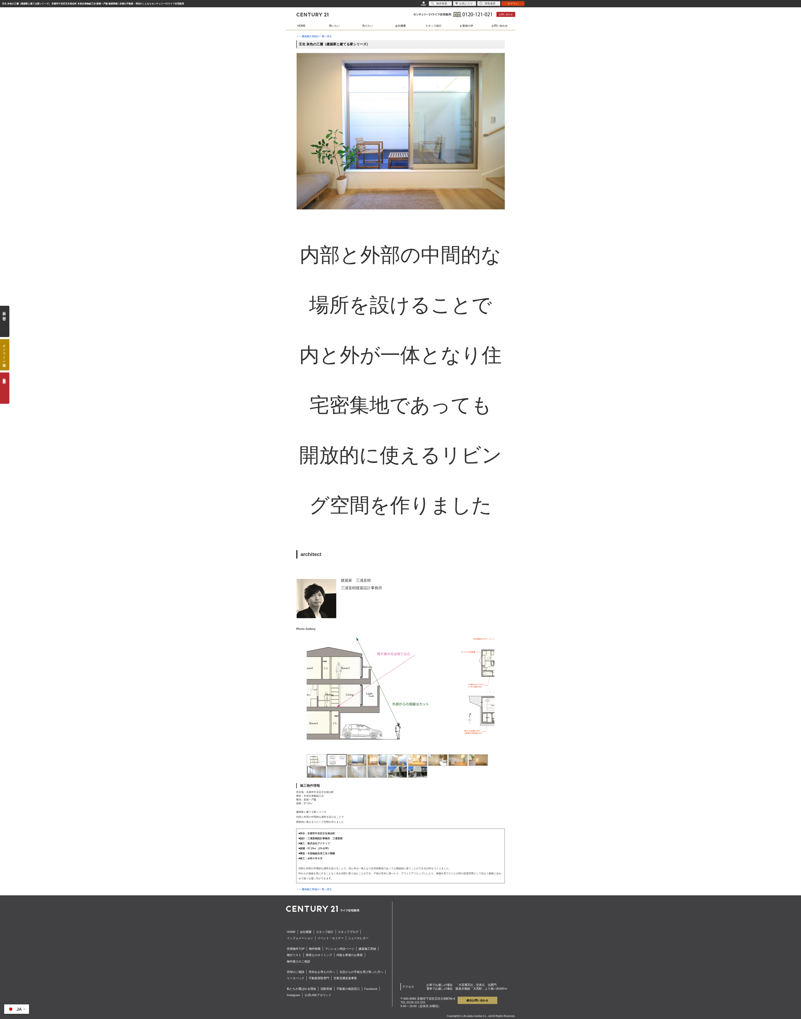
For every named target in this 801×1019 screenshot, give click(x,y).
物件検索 (315, 948)
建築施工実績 (367, 948)
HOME (301, 25)
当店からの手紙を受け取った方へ (361, 972)
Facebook (370, 988)
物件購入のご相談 (298, 961)
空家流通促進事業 (345, 978)
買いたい (334, 25)
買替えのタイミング (319, 955)
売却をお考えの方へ (322, 972)
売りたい (367, 25)
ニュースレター (358, 938)
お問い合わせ (506, 14)
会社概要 (400, 25)
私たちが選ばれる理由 (301, 988)
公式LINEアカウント (318, 995)
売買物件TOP (296, 948)
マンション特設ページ (339, 948)
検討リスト (294, 955)
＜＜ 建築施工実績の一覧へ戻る (314, 36)
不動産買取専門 (319, 978)
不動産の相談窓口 (348, 988)
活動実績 (326, 988)
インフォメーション (300, 938)
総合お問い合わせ (477, 1000)
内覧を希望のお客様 (349, 955)
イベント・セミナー (330, 938)
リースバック (295, 978)
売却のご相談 (295, 972)
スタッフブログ (348, 931)
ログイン (513, 3)
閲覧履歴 (490, 3)
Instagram (293, 995)
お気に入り (466, 3)
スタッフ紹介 (433, 25)
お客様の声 (466, 25)
